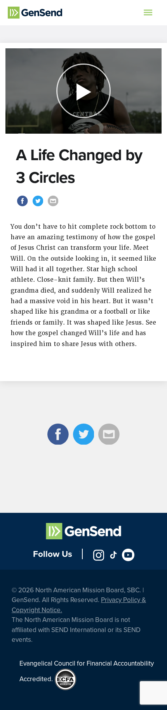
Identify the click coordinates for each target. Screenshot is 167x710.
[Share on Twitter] (38, 205)
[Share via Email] (52, 205)
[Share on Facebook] (23, 205)
